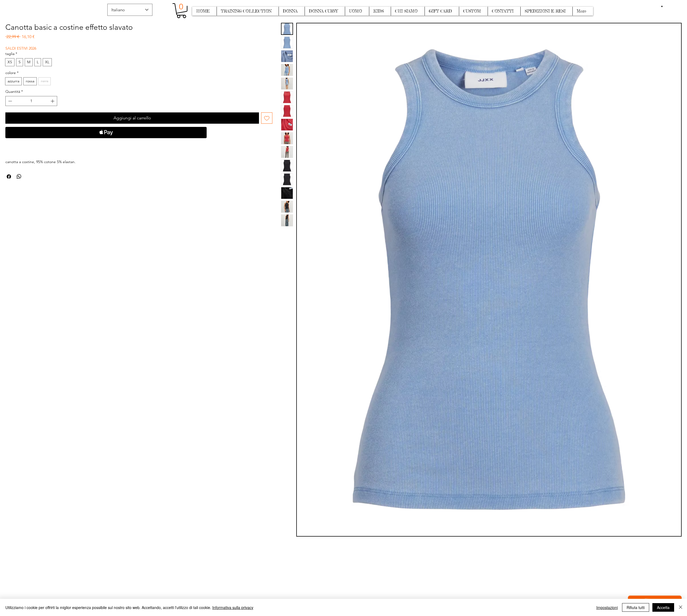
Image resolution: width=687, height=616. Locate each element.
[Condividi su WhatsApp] (19, 176)
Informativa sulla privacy (232, 607)
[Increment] (53, 101)
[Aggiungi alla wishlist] (266, 118)
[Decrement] (9, 101)
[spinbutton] (31, 101)
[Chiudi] (680, 607)
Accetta (663, 607)
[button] (662, 6)
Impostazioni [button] (607, 607)
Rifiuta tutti (636, 607)
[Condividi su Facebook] (9, 176)
